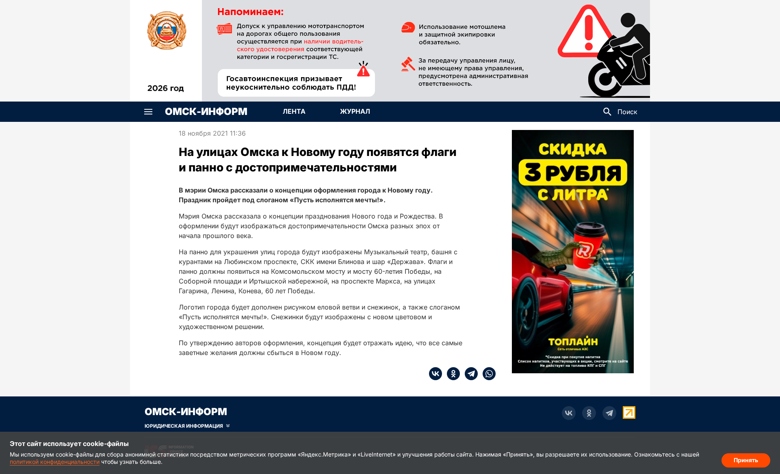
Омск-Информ (206, 111)
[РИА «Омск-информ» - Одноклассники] (589, 413)
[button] (148, 112)
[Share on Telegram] (469, 373)
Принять (746, 460)
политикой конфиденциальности (55, 461)
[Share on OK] (451, 373)
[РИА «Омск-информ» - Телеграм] (609, 413)
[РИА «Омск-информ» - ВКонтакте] (569, 413)
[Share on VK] (435, 373)
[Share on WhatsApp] (487, 373)
